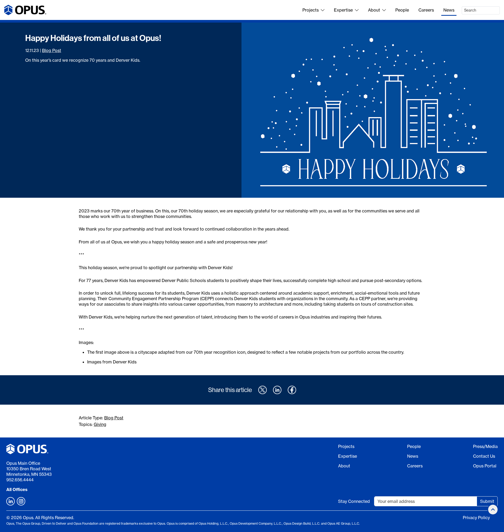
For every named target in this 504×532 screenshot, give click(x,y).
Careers (426, 10)
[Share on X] (262, 390)
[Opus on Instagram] (21, 501)
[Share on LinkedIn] (277, 390)
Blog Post (51, 50)
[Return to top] (492, 509)
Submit (487, 501)
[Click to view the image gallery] (373, 110)
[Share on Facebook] (292, 390)
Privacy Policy (476, 517)
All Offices (17, 489)
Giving (100, 424)
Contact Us (484, 456)
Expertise (343, 10)
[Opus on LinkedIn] (10, 501)
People (402, 10)
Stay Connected (354, 501)
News (448, 10)
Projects (310, 10)
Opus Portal (484, 465)
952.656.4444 (20, 479)
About (374, 10)
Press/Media (485, 446)
